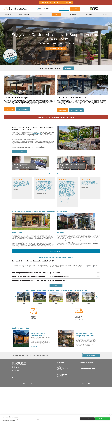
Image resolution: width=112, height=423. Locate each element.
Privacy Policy (34, 383)
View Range (9, 109)
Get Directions (60, 379)
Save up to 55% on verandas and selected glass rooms (56, 117)
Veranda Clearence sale (88, 266)
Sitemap (45, 383)
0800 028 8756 (44, 9)
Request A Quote (75, 8)
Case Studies (68, 68)
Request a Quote (19, 151)
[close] (110, 415)
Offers (56, 14)
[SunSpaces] (15, 10)
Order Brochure (64, 8)
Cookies (42, 383)
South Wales (60, 362)
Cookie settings (87, 418)
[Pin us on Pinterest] (14, 367)
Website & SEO (86, 383)
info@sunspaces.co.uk (17, 372)
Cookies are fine (102, 418)
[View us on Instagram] (19, 367)
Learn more (12, 420)
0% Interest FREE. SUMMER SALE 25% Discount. (56, 2)
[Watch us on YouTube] (16, 367)
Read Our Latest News (21, 328)
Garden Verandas (37, 133)
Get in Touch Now (91, 355)
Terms (39, 383)
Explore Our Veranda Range (56, 48)
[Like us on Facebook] (12, 367)
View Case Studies (23, 109)
